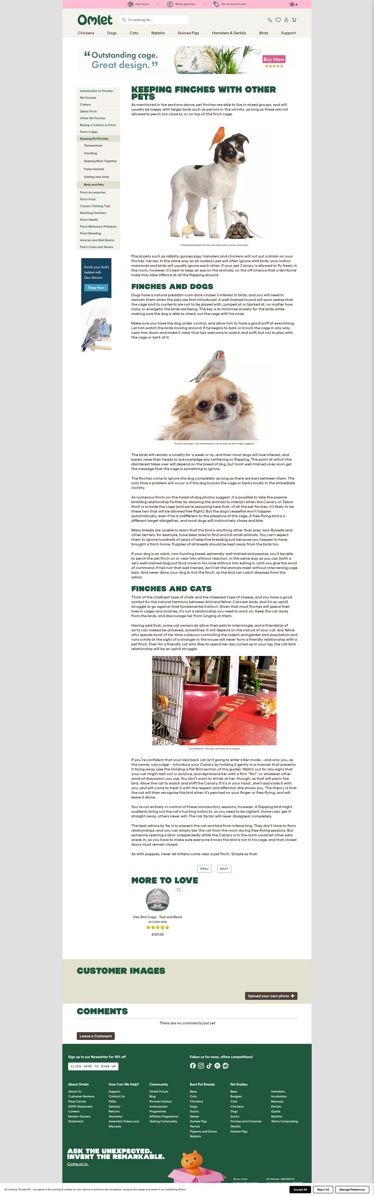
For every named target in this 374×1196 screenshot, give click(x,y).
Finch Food (87, 199)
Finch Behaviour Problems (98, 226)
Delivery (114, 1106)
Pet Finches (88, 97)
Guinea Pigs (198, 1121)
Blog (152, 1096)
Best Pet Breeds (202, 1084)
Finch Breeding (90, 233)
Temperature (93, 145)
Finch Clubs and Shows (96, 247)
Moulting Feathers (93, 212)
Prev (204, 868)
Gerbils (235, 1126)
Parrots (195, 1126)
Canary (85, 104)
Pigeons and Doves (203, 1131)
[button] (268, 1084)
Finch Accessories (92, 192)
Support (114, 1091)
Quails (275, 1111)
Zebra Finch (88, 111)
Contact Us (117, 1096)
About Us (74, 1091)
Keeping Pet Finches (94, 138)
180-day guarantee (185, 4)
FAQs (112, 1101)
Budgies (236, 1096)
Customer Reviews (81, 1096)
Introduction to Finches (96, 91)
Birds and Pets (94, 184)
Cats (193, 1096)
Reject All (323, 1189)
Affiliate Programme (163, 1116)
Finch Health (89, 219)
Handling (90, 153)
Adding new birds (96, 176)
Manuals (277, 1101)
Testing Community (163, 1121)
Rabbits (195, 1136)
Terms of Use (240, 1179)
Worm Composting (284, 1121)
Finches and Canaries (245, 1121)
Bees (193, 1091)
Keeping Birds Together (100, 161)
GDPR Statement (80, 1106)
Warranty (115, 1116)
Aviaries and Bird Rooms (97, 240)
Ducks (194, 1111)
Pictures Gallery (160, 1101)
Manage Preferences (352, 1189)
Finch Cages (89, 131)
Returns (114, 1111)
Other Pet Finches (92, 118)
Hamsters (278, 1091)
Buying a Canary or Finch (98, 125)
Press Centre (77, 1101)
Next (224, 868)
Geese (194, 1116)
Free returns (142, 4)
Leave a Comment (96, 1036)
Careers (73, 1111)
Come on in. (78, 1164)
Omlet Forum (158, 1091)
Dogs (193, 1106)
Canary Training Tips (95, 206)
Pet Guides (239, 1084)
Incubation (279, 1096)
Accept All (300, 1189)
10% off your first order (233, 4)
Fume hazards (94, 169)
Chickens (196, 1101)
